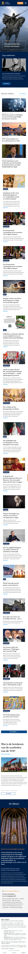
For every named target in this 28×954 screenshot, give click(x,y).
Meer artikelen (13, 731)
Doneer (20, 3)
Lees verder (6, 83)
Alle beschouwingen (5, 754)
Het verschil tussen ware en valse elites (11, 73)
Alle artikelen (23, 93)
